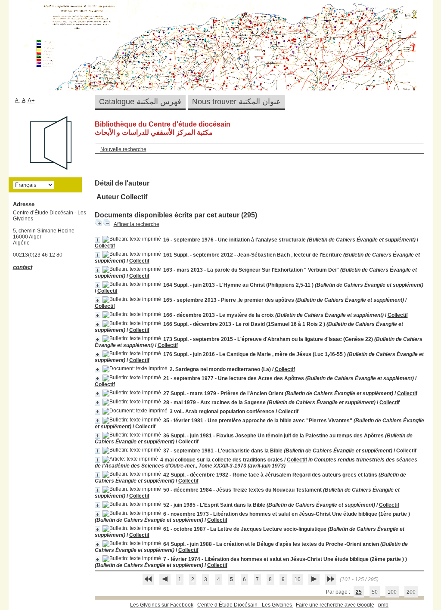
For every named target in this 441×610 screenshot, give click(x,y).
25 (359, 592)
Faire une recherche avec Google (335, 605)
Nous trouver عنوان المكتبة (236, 101)
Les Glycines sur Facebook (161, 605)
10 (298, 579)
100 (392, 592)
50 (375, 592)
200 (411, 592)
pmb (383, 605)
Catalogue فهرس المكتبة (140, 101)
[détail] (97, 240)
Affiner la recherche (136, 224)
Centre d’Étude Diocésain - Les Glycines (245, 605)
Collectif (105, 246)
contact (22, 267)
